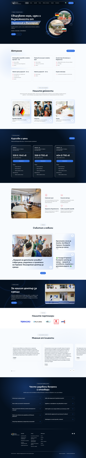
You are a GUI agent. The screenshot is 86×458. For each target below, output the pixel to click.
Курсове (35, 2)
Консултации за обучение (35, 435)
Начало (27, 2)
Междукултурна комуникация (23, 438)
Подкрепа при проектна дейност (34, 444)
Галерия (52, 2)
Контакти (57, 2)
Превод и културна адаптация (34, 438)
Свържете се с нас (70, 50)
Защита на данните (62, 453)
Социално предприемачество (24, 443)
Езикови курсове (23, 435)
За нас (31, 2)
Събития (18, 34)
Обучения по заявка (34, 446)
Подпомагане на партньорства (33, 441)
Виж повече (14, 302)
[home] (16, 3)
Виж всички (72, 138)
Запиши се (71, 2)
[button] (66, 3)
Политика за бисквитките (71, 453)
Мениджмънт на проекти (25, 440)
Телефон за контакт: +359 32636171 (18, 30)
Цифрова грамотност (24, 445)
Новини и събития (46, 2)
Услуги (40, 2)
